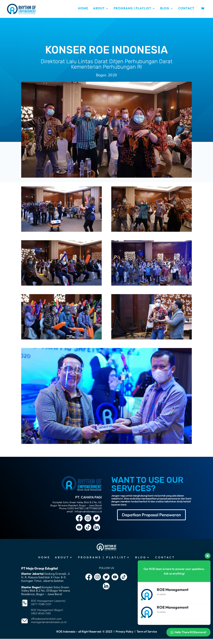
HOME (83, 8)
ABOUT (99, 8)
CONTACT (186, 8)
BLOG (164, 8)
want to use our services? (147, 484)
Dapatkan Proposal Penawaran (151, 514)
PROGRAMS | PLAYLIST (132, 8)
